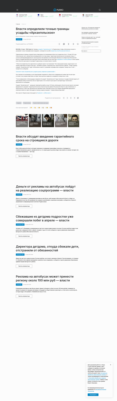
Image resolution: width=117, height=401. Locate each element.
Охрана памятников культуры (40, 103)
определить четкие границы (64, 59)
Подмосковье (27, 103)
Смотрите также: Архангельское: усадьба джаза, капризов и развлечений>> (35, 71)
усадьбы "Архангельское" (45, 49)
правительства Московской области (60, 51)
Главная (18, 24)
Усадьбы (19, 103)
